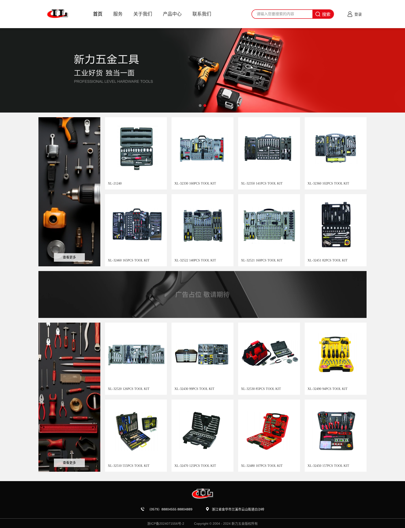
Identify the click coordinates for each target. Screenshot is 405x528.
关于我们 (142, 14)
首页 (97, 14)
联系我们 (201, 14)
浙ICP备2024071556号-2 (165, 523)
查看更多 (69, 257)
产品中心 (172, 14)
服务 (118, 14)
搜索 (326, 14)
